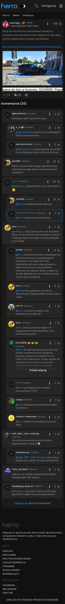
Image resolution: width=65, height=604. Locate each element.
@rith (18, 327)
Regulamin (9, 554)
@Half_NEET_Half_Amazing (31, 457)
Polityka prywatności (17, 558)
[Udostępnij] (26, 95)
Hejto (6, 15)
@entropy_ (18, 186)
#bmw (39, 46)
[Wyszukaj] (36, 6)
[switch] (22, 6)
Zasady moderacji (14, 562)
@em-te (20, 204)
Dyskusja (28, 15)
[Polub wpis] (60, 23)
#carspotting (27, 46)
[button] (32, 68)
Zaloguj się (49, 6)
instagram (9, 589)
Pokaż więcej (38, 370)
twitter (8, 592)
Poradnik (8, 566)
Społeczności (11, 570)
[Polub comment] (59, 114)
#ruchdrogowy (52, 46)
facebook (9, 585)
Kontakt (8, 551)
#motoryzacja (11, 46)
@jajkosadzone (25, 132)
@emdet (21, 290)
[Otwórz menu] (61, 6)
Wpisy (16, 15)
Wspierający (11, 573)
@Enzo (19, 254)
